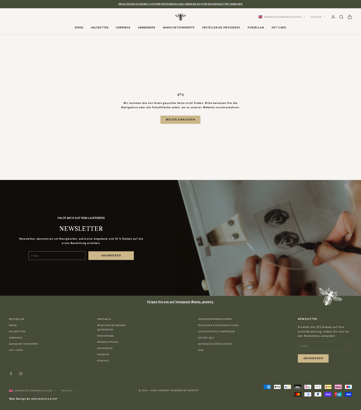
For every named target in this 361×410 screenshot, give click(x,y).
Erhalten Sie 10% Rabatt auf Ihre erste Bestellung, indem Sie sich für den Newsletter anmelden (181, 4)
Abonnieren (111, 255)
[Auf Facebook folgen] (11, 374)
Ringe (79, 27)
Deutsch (316, 17)
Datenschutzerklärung (215, 344)
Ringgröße (105, 336)
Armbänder (146, 27)
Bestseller (16, 319)
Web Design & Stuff (44, 399)
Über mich (104, 319)
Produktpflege (107, 342)
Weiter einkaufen (180, 119)
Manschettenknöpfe (179, 27)
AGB (201, 350)
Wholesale (105, 348)
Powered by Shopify (185, 390)
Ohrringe (123, 27)
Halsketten (99, 27)
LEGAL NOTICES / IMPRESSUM (216, 331)
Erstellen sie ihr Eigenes (221, 27)
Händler (103, 354)
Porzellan (256, 27)
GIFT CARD (279, 27)
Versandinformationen (215, 319)
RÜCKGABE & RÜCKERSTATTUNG (218, 325)
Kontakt (103, 360)
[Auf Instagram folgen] (21, 374)
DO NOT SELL (206, 337)
